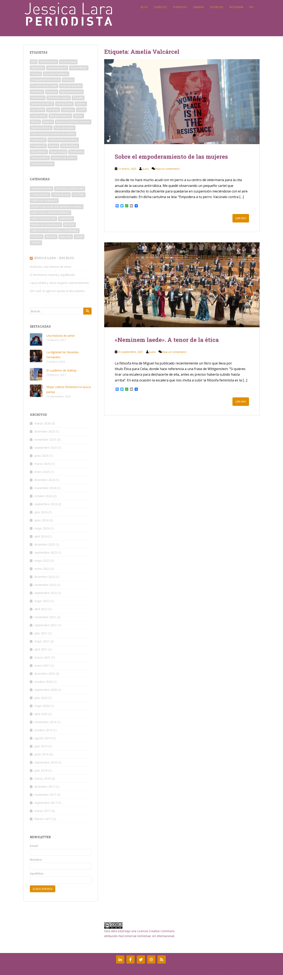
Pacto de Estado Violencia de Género (53, 134)
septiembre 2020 (45, 690)
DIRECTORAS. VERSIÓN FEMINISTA (50, 212)
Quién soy (160, 7)
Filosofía (78, 98)
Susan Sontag (58, 152)
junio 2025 (41, 456)
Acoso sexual (68, 62)
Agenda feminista (41, 188)
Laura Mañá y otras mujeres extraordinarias (59, 283)
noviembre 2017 (45, 795)
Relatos (53, 146)
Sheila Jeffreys (70, 146)
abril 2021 (40, 649)
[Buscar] (87, 311)
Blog (144, 7)
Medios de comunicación (46, 224)
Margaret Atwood (60, 116)
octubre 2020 (43, 682)
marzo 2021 (42, 657)
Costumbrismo (40, 194)
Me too (35, 122)
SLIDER (79, 236)
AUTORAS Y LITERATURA (70, 188)
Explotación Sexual (71, 92)
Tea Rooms (76, 152)
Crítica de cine (61, 194)
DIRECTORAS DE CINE (43, 218)
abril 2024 (40, 536)
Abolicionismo (48, 62)
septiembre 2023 (45, 552)
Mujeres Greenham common (73, 122)
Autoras (36, 74)
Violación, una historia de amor (50, 267)
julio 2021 (40, 633)
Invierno (81, 104)
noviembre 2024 (45, 488)
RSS (251, 7)
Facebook (216, 7)
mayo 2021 (42, 641)
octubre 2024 (43, 496)
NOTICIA (69, 224)
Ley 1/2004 (37, 110)
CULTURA (78, 194)
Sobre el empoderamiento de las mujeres (171, 156)
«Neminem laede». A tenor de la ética (167, 340)
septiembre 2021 (45, 625)
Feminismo (37, 98)
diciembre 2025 (44, 431)
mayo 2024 (42, 528)
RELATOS (51, 236)
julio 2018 (40, 770)
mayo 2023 (42, 561)
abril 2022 (40, 609)
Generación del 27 (42, 104)
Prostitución (38, 146)
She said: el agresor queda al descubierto (57, 291)
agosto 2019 (42, 738)
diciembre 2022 (44, 577)
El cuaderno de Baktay (61, 370)
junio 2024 (41, 520)
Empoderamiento (70, 86)
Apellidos (37, 873)
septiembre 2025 (45, 448)
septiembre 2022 (45, 593)
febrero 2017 (43, 819)
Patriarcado (38, 140)
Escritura (52, 92)
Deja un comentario (167, 169)
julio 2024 (40, 512)
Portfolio (180, 7)
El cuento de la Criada (44, 86)
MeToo (78, 116)
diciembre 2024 (44, 480)
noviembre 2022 (45, 585)
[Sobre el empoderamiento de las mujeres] (182, 101)
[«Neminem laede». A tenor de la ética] (182, 284)
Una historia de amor (60, 336)
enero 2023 (42, 569)
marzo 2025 (42, 464)
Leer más (240, 218)
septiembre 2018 (45, 762)
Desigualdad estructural (45, 80)
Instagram (236, 7)
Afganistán (37, 68)
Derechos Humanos (56, 74)
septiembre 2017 (45, 803)
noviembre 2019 (45, 722)
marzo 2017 (42, 811)
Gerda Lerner (64, 104)
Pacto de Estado (64, 128)
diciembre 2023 (44, 544)
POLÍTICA (36, 236)
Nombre (36, 860)
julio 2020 (40, 698)
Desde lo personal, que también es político (56, 206)
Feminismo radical (58, 98)
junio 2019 (41, 754)
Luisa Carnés (38, 116)
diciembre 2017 (44, 787)
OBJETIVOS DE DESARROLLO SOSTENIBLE (54, 230)
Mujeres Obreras (41, 128)
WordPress (253, 971)
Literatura (68, 110)
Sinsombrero (39, 152)
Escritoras (37, 92)
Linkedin (198, 7)
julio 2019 (40, 746)
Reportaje (65, 236)
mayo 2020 (42, 706)
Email (34, 846)
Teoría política (39, 158)
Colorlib (220, 971)
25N (33, 62)
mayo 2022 (42, 601)
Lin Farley (53, 110)
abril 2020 (40, 714)
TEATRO (36, 242)
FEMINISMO (66, 218)
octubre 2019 (43, 730)
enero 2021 (42, 665)
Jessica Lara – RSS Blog (53, 258)
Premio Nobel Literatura (63, 140)
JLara (146, 169)
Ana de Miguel (78, 68)
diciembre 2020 (44, 674)
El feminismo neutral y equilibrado (52, 275)
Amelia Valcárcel (57, 68)
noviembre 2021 (45, 617)
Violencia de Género (64, 158)
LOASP (81, 110)
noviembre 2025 (45, 439)
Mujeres (48, 122)
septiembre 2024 (45, 504)
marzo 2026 (42, 423)
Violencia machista (42, 164)
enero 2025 (42, 472)
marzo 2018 (42, 778)
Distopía (68, 80)
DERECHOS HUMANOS (44, 200)
